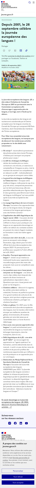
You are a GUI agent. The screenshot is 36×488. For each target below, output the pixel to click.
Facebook (15, 423)
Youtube (26, 423)
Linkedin (20, 423)
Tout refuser (18, 477)
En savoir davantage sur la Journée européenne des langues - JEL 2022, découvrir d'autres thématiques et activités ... (15, 403)
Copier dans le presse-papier (26, 50)
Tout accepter (18, 482)
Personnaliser (18, 471)
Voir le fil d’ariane (7, 19)
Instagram (9, 423)
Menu (34, 2)
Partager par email (20, 50)
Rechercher (30, 2)
